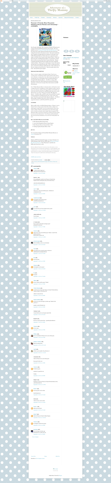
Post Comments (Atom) (40, 458)
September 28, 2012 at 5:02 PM (39, 375)
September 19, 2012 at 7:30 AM (39, 276)
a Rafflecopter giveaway (36, 157)
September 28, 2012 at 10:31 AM (40, 345)
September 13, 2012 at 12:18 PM (39, 210)
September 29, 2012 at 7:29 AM (39, 402)
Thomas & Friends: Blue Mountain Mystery (47, 50)
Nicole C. (35, 406)
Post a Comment (35, 436)
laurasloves (36, 429)
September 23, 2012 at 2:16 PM (39, 307)
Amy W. (35, 189)
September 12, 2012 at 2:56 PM (39, 184)
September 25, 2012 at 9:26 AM (39, 314)
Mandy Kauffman (37, 299)
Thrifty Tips (37, 17)
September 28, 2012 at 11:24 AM (40, 352)
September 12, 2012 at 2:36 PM (39, 173)
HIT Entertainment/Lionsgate (42, 161)
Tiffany (35, 280)
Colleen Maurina (37, 288)
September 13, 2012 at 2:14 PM (39, 217)
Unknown (35, 231)
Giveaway (35, 161)
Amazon (32, 134)
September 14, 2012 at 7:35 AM (39, 253)
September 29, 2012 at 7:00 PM (39, 434)
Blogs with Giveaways (69, 17)
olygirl (35, 349)
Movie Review (50, 161)
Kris (34, 257)
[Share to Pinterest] (49, 160)
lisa (34, 272)
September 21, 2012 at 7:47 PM (39, 284)
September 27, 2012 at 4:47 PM (39, 329)
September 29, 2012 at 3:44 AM (39, 394)
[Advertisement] (45, 446)
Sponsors (60, 17)
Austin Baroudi (37, 197)
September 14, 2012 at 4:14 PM (39, 261)
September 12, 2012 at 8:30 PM (39, 193)
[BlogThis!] (46, 160)
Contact (77, 17)
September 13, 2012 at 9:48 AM (39, 202)
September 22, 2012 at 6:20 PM (39, 295)
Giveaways (49, 17)
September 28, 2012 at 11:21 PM (39, 384)
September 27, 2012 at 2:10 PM (39, 322)
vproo (35, 206)
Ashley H (35, 168)
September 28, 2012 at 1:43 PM (39, 362)
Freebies (43, 17)
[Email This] (45, 160)
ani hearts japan (37, 241)
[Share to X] (47, 160)
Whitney (35, 334)
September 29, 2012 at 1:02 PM (39, 425)
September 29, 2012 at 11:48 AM (40, 417)
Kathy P (35, 414)
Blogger (60, 475)
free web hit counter (55, 470)
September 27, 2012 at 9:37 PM (39, 337)
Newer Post (33, 456)
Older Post (58, 456)
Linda (35, 248)
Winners (55, 17)
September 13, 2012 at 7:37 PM (39, 226)
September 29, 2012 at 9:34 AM (39, 410)
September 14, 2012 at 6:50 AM (39, 244)
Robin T (35, 388)
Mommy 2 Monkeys (37, 341)
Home (31, 17)
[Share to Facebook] (48, 160)
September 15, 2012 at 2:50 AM (39, 268)
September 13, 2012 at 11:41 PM (39, 237)
